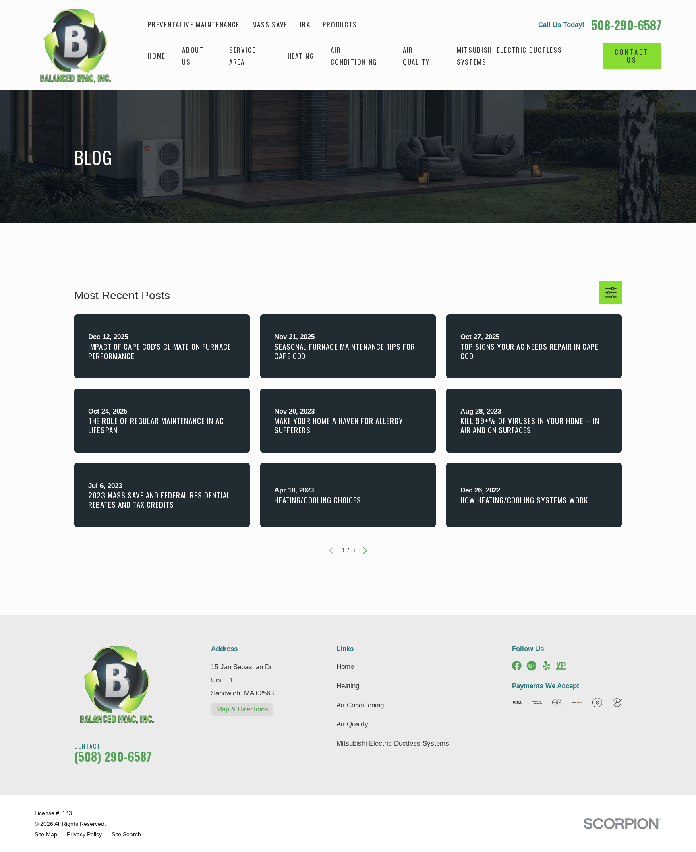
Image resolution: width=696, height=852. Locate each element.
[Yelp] (546, 665)
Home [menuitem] (157, 56)
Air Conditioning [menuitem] (354, 56)
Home (345, 666)
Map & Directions (242, 709)
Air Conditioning (360, 705)
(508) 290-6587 (112, 756)
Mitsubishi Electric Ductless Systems (392, 743)
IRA (305, 24)
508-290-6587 (626, 25)
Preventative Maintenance (194, 24)
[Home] (73, 45)
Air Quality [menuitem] (416, 56)
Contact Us (632, 56)
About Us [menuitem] (193, 56)
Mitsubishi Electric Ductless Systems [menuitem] (509, 56)
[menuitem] (46, 834)
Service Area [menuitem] (242, 56)
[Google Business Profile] (531, 665)
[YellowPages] (561, 665)
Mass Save (270, 24)
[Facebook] (517, 665)
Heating (347, 686)
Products (340, 24)
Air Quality (352, 724)
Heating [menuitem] (301, 56)
